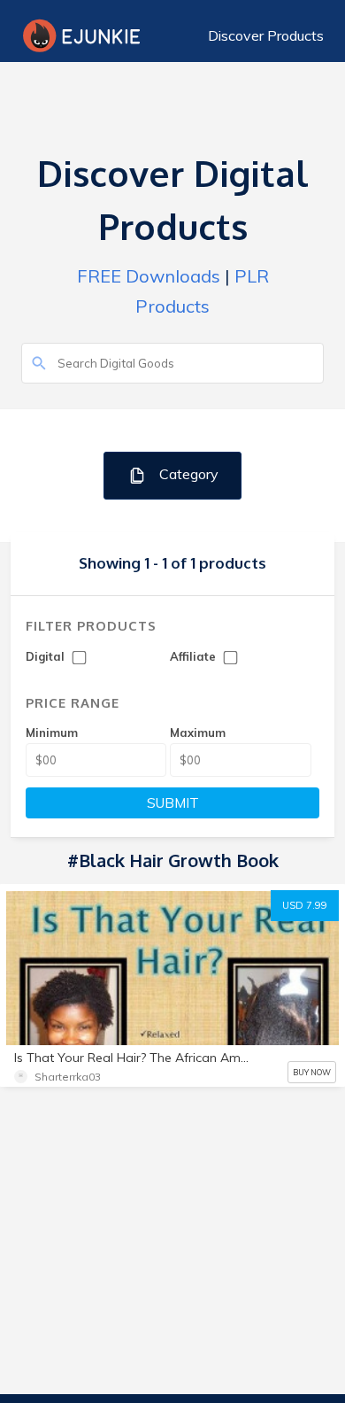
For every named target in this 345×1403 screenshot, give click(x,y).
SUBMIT (173, 803)
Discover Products (266, 35)
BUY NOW (312, 1072)
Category (187, 474)
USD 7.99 (304, 905)
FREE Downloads (148, 276)
